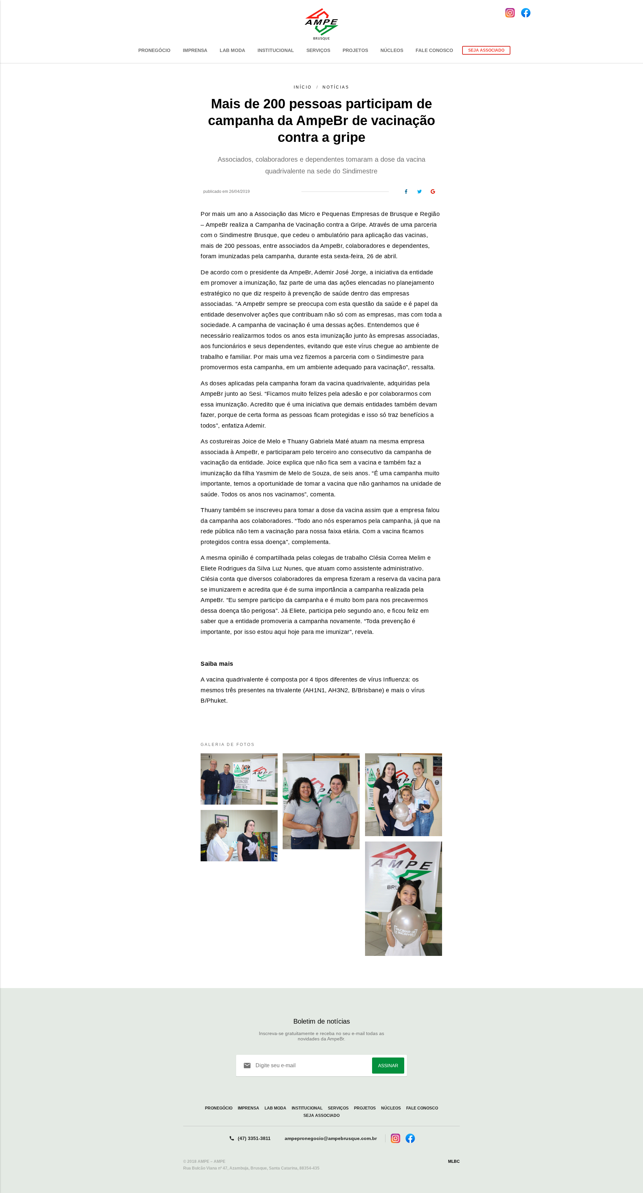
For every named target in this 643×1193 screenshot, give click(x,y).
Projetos (355, 50)
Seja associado (486, 50)
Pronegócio (154, 50)
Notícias (334, 87)
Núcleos (391, 50)
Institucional (276, 50)
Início (303, 87)
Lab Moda (232, 50)
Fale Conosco (434, 50)
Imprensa (195, 50)
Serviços (318, 50)
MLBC (454, 1161)
